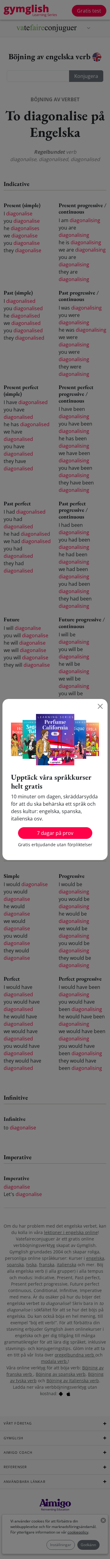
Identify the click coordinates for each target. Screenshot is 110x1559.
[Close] (100, 706)
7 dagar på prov (55, 833)
